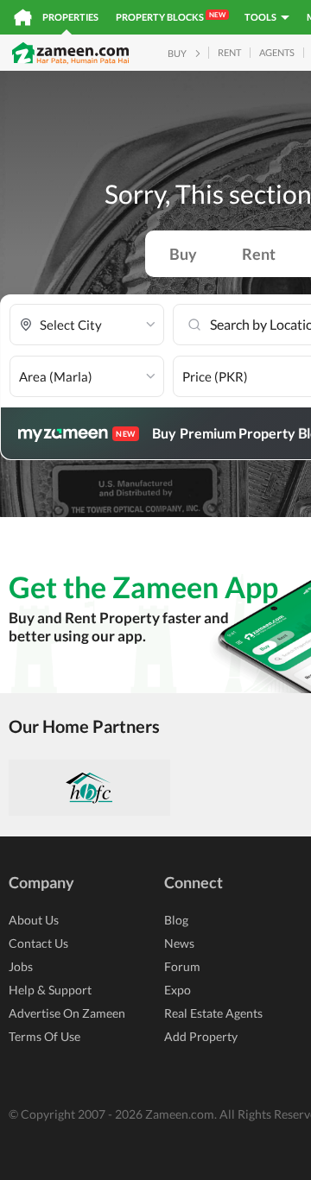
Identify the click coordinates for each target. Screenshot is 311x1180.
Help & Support (50, 989)
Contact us (38, 943)
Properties (70, 16)
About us (34, 919)
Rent (259, 253)
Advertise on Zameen (67, 1013)
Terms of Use (44, 1036)
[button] (87, 325)
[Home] (23, 17)
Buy (183, 253)
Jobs (21, 966)
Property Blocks (170, 16)
